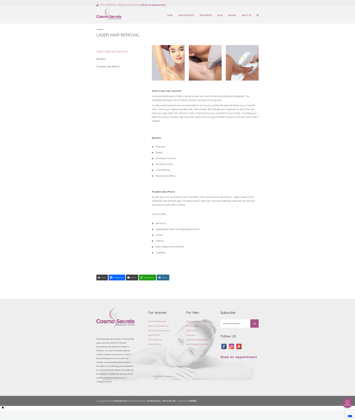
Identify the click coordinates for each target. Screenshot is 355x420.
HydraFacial (153, 335)
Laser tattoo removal (196, 321)
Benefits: (101, 59)
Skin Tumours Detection (159, 330)
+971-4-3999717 (107, 4)
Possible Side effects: (108, 66)
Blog (220, 15)
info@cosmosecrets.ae (129, 4)
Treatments (206, 15)
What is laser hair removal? (112, 51)
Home (170, 15)
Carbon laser (192, 330)
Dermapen (191, 335)
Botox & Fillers (154, 344)
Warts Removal (155, 339)
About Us (246, 15)
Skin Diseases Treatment (197, 344)
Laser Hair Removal (157, 321)
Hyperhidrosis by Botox (197, 339)
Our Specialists (186, 15)
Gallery (232, 15)
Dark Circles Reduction (158, 326)
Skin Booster (191, 326)
